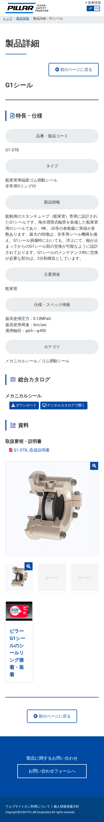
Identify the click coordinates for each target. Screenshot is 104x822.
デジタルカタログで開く (65, 405)
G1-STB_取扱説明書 (32, 450)
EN (97, 8)
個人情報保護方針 (66, 806)
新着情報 (94, 3)
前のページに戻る (75, 69)
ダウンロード (26, 405)
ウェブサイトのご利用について (27, 806)
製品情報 (22, 18)
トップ (7, 18)
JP (90, 8)
